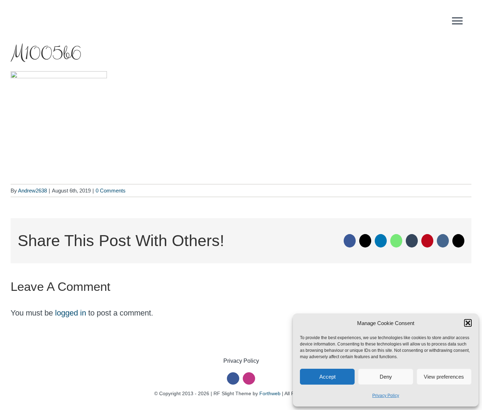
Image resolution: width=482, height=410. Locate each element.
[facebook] (233, 378)
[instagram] (249, 378)
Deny (386, 377)
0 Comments (111, 191)
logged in (70, 312)
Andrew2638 (32, 191)
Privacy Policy (385, 395)
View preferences (444, 377)
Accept (327, 377)
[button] (467, 322)
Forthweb (270, 393)
